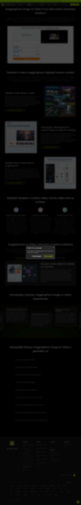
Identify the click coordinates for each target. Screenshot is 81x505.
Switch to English (48, 256)
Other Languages (37, 256)
